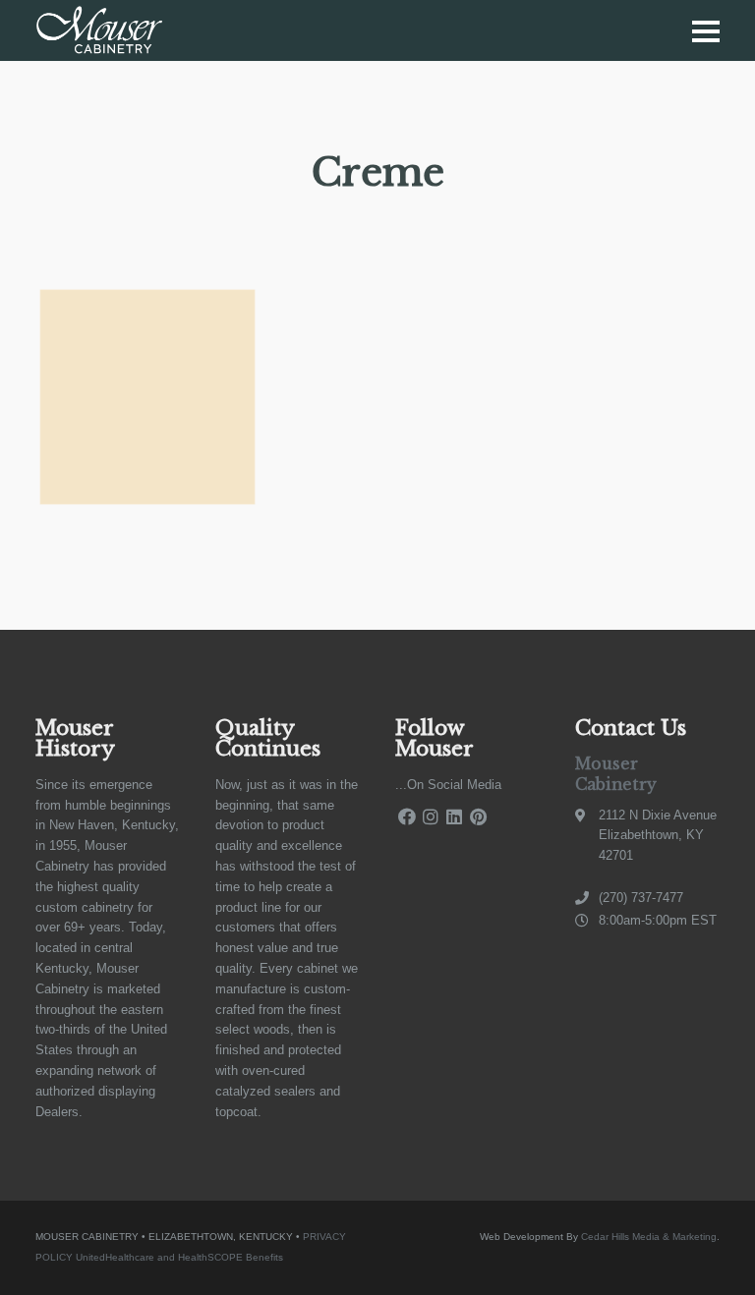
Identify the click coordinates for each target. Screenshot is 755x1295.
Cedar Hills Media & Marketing (649, 1236)
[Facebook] (407, 817)
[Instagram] (430, 817)
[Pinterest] (478, 817)
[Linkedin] (454, 817)
